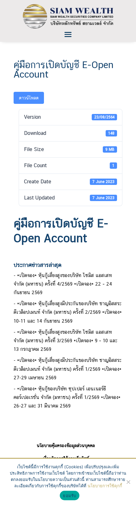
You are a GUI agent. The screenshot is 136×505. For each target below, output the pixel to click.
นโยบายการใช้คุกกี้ (105, 485)
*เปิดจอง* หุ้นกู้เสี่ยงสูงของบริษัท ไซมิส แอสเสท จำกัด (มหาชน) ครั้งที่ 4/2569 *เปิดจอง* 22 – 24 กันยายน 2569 (63, 284)
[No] (128, 482)
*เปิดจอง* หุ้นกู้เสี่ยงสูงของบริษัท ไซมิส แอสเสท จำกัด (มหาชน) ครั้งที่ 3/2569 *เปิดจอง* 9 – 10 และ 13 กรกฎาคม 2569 (65, 340)
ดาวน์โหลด (29, 97)
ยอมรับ (69, 495)
